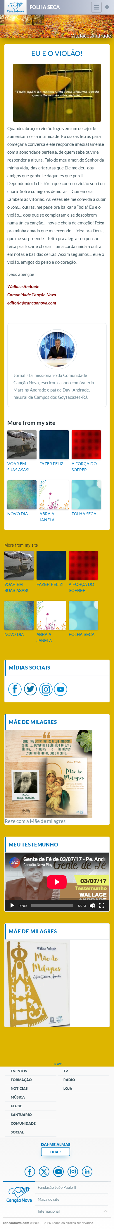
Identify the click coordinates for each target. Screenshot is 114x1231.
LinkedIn (87, 1172)
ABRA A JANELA (47, 516)
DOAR (55, 1152)
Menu (96, 7)
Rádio (69, 1080)
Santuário (21, 1115)
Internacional (49, 1211)
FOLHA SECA (84, 513)
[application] (57, 882)
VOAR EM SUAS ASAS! (18, 466)
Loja (67, 1088)
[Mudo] (92, 905)
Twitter (44, 1172)
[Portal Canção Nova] (15, 7)
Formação (21, 1080)
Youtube (58, 1172)
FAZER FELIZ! (52, 463)
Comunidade (23, 1123)
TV (65, 1071)
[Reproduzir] (12, 905)
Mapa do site (48, 1199)
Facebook (29, 1172)
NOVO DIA (17, 513)
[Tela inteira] (102, 905)
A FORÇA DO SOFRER (84, 466)
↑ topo (57, 1064)
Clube (16, 1106)
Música (18, 1097)
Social (17, 1132)
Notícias (19, 1088)
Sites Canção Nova (107, 7)
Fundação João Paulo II (57, 1187)
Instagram (72, 1172)
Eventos (19, 1071)
